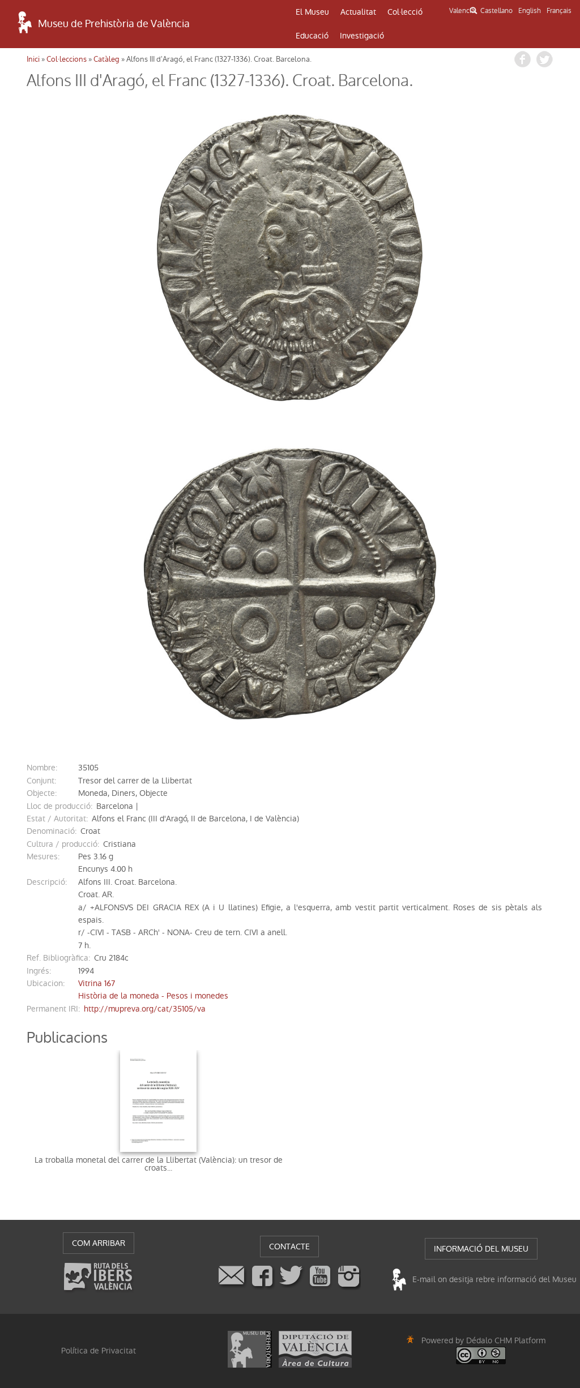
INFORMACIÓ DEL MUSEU (481, 1248)
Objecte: (42, 793)
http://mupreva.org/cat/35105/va (145, 1008)
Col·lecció (405, 12)
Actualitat (358, 12)
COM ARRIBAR (98, 1243)
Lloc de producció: (59, 806)
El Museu (312, 12)
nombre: (42, 767)
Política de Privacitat (98, 1350)
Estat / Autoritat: (57, 818)
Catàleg (106, 59)
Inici (33, 59)
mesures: (43, 856)
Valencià (462, 10)
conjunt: (41, 780)
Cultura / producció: (63, 844)
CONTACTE (289, 1246)
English (529, 10)
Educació (312, 35)
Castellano (496, 10)
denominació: (51, 831)
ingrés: (39, 970)
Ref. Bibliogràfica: (58, 957)
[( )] (290, 257)
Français (559, 10)
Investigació (362, 35)
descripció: (47, 882)
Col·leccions (66, 59)
